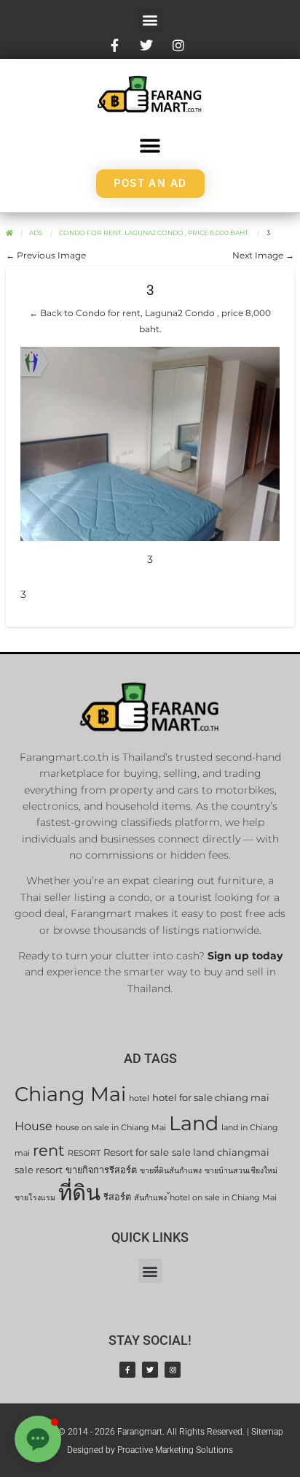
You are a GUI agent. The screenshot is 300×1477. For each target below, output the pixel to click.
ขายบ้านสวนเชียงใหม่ (241, 1170)
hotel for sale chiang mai (210, 1097)
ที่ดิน (79, 1192)
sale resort (39, 1170)
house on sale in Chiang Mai (110, 1127)
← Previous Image (46, 255)
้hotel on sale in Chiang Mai (223, 1197)
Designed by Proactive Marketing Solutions (150, 1450)
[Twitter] (150, 1370)
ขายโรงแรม (35, 1197)
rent (49, 1150)
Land (193, 1123)
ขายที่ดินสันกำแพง (171, 1170)
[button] (150, 19)
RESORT (84, 1153)
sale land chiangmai (220, 1152)
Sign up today (245, 955)
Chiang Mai (70, 1094)
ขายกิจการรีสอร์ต (101, 1170)
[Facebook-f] (127, 1370)
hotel (139, 1098)
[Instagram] (173, 1370)
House (33, 1126)
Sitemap (267, 1432)
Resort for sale (136, 1152)
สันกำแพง (150, 1197)
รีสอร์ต (117, 1197)
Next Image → (263, 255)
